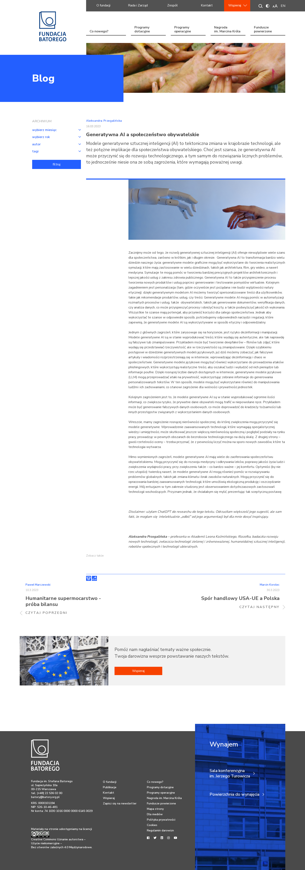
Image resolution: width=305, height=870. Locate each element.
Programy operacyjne (182, 30)
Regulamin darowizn (160, 830)
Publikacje (109, 787)
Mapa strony (155, 809)
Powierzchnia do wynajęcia (234, 794)
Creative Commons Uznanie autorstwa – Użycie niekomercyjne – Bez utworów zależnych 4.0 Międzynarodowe (61, 843)
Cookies (152, 825)
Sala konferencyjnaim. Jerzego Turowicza (230, 773)
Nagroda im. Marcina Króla (227, 30)
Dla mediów (155, 814)
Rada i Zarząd (138, 5)
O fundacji (103, 5)
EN (283, 6)
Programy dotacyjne (142, 30)
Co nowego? (99, 31)
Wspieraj (234, 5)
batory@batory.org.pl (45, 797)
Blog (43, 78)
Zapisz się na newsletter (120, 803)
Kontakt (207, 5)
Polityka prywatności (161, 820)
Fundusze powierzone (263, 30)
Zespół (172, 5)
